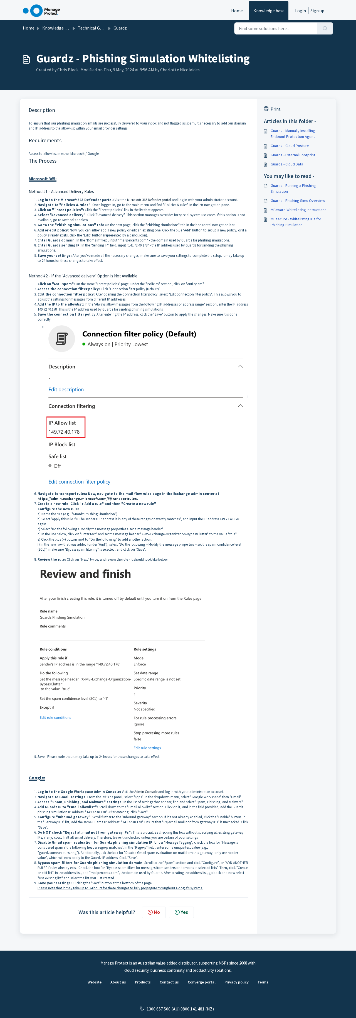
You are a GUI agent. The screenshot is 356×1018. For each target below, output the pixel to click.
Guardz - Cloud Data (287, 164)
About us (118, 982)
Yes (184, 912)
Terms (263, 982)
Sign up (317, 10)
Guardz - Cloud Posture (290, 145)
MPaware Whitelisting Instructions (299, 209)
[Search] (325, 28)
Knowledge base (269, 10)
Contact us (169, 982)
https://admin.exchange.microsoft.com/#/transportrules (87, 498)
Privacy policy (236, 982)
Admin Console (145, 791)
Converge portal (202, 982)
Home (237, 10)
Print (276, 109)
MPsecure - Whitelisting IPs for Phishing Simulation (296, 221)
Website (95, 982)
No (157, 912)
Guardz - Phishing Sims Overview (298, 200)
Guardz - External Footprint (293, 154)
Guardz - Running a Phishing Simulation (293, 188)
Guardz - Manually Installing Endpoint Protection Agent (293, 133)
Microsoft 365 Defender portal (149, 199)
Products (143, 982)
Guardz (120, 28)
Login (300, 10)
